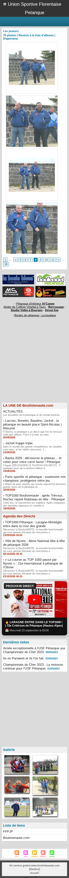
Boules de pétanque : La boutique (35, 315)
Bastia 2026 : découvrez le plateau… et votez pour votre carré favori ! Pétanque (32, 460)
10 (46, 259)
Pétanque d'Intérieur (35, 303)
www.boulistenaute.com (45, 865)
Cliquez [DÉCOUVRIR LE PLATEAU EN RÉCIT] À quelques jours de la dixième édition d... (32, 467)
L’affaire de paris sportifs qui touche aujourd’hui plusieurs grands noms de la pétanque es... (34, 485)
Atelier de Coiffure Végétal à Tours (24, 307)
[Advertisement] (32, 366)
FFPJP (8, 831)
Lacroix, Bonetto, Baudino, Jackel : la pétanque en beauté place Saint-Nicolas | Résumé (32, 424)
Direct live (51, 310)
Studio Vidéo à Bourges (27, 310)
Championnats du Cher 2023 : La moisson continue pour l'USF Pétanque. (33, 666)
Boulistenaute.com (16, 838)
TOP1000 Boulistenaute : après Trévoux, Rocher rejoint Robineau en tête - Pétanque (34, 497)
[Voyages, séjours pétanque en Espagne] (50, 287)
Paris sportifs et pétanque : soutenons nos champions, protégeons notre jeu (34, 478)
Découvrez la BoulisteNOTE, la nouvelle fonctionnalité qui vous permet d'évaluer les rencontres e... (33, 531)
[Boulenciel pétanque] (51, 275)
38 (5, 264)
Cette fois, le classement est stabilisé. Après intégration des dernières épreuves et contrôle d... (34, 504)
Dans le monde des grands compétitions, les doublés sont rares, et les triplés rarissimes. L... (32, 448)
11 (52, 259)
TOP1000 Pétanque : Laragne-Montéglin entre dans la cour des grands (32, 524)
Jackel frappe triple (19, 443)
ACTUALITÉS (13, 411)
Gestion (34, 869)
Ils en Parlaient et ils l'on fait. (23, 658)
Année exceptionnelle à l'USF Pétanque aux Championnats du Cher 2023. (34, 650)
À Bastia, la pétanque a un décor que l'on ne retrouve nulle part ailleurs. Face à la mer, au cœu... (32, 433)
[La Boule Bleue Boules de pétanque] (18, 276)
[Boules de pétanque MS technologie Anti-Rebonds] (18, 288)
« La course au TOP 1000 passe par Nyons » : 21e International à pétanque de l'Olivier (33, 563)
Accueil (34, 873)
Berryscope (56, 307)
